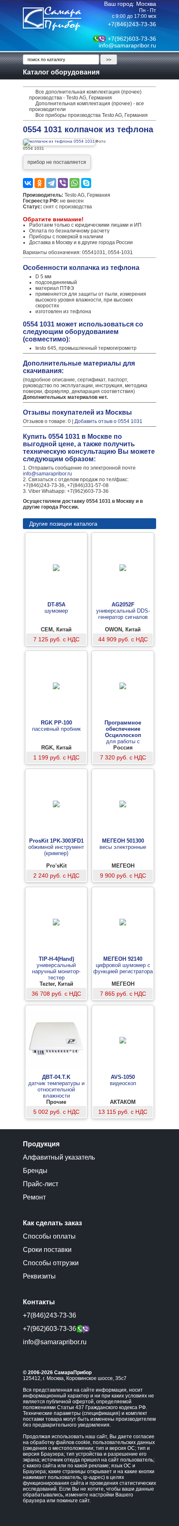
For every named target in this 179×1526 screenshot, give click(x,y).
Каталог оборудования (61, 72)
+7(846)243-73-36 (132, 24)
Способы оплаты (49, 1236)
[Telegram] (51, 183)
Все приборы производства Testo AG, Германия (91, 115)
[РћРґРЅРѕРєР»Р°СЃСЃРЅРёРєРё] (40, 183)
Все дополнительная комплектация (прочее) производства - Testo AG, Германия (85, 95)
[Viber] (63, 183)
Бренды (35, 1170)
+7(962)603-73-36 (132, 38)
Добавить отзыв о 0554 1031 (108, 421)
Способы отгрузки (51, 1262)
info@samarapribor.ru (127, 45)
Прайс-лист (40, 1183)
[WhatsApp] (75, 183)
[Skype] (86, 183)
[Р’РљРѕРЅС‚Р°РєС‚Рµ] (28, 183)
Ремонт (34, 1197)
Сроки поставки (47, 1249)
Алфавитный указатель (59, 1157)
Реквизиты (39, 1276)
